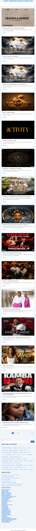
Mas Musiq (16, 460)
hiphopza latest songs (6, 494)
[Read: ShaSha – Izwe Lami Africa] (18, 354)
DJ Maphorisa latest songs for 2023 (24, 452)
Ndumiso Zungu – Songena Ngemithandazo (11, 309)
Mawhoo (25, 460)
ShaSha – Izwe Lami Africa (8, 365)
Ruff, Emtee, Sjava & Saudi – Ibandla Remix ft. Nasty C (14, 28)
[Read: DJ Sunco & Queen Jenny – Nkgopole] (18, 45)
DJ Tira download (5, 507)
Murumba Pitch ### (5, 467)
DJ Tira (3, 454)
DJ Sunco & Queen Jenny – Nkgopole (10, 56)
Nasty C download (5, 500)
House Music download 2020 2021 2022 (9, 519)
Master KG (21, 460)
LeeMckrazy (24, 458)
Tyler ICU (16, 469)
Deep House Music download (7, 520)
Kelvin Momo (19, 458)
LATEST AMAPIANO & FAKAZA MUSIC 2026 (18, 1)
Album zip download (6, 447)
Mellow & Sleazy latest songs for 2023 (8, 465)
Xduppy (25, 469)
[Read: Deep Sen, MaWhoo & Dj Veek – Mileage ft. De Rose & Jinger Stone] (18, 326)
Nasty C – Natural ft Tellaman (9, 112)
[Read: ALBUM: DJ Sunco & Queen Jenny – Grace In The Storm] (18, 73)
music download (5, 505)
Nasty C (11, 467)
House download (5, 516)
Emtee (14, 454)
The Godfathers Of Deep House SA (7, 469)
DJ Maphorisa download (6, 511)
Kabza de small (5, 456)
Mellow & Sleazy (17, 462)
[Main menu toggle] (34, 4)
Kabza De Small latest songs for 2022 (15, 456)
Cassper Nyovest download (7, 501)
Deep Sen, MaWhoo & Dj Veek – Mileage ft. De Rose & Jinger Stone (16, 337)
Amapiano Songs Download (7, 497)
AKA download (4, 502)
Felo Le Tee (18, 454)
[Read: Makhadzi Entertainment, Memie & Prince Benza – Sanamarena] (18, 214)
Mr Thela (30, 465)
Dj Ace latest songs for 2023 (6, 452)
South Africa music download (7, 504)
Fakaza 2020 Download (6, 510)
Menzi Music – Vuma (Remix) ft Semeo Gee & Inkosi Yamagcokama (16, 196)
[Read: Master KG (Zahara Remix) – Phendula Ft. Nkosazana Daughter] (18, 411)
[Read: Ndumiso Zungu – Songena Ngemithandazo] (18, 298)
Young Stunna (30, 469)
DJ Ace (25, 450)
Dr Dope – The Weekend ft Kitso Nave (10, 280)
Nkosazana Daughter (17, 467)
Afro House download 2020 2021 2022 (9, 518)
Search (32, 441)
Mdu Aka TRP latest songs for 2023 (7, 462)
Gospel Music (4, 515)
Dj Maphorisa (15, 452)
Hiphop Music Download (6, 512)
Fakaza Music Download (6, 489)
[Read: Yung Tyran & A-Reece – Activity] (18, 129)
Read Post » (5, 33)
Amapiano (15, 447)
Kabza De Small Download (6, 495)
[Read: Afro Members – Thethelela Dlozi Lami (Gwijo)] (18, 157)
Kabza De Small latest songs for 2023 (8, 458)
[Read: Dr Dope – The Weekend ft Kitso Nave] (18, 270)
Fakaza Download (5, 491)
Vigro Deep (21, 469)
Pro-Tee (24, 467)
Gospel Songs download (6, 513)
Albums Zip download (6, 521)
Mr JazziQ (26, 465)
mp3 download (19, 465)
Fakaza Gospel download (6, 514)
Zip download (4, 503)
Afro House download (6, 513)
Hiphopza (30, 454)
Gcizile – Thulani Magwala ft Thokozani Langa (12, 252)
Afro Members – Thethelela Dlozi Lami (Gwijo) (12, 168)
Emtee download (5, 506)
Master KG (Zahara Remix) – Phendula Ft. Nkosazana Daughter (15, 422)
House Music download (6, 517)
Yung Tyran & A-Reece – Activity (9, 140)
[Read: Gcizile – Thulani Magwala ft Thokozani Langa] (18, 242)
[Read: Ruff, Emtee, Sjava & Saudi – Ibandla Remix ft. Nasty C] (18, 17)
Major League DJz (5, 460)
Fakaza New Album (5, 490)
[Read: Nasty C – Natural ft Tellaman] (18, 101)
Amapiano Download (5, 498)
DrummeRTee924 (9, 454)
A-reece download (5, 499)
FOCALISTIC (24, 454)
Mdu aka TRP (31, 460)
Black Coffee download (6, 508)
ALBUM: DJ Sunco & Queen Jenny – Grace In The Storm (14, 84)
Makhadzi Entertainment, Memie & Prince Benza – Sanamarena (15, 224)
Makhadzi (11, 460)
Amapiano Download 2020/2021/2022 (9, 496)
